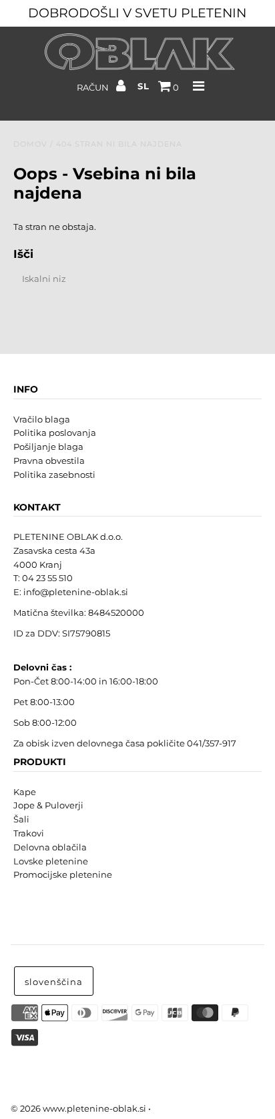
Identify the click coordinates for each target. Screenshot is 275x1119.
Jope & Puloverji (48, 805)
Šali (21, 819)
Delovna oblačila (50, 847)
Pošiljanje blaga (48, 446)
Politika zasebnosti (54, 474)
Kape (24, 791)
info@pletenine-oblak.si (75, 591)
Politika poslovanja (54, 432)
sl (144, 86)
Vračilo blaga (41, 419)
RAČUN (94, 87)
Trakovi (28, 833)
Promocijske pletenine (62, 874)
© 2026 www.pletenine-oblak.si (78, 1108)
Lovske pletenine (50, 861)
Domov (30, 144)
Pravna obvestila (49, 460)
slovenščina (54, 981)
